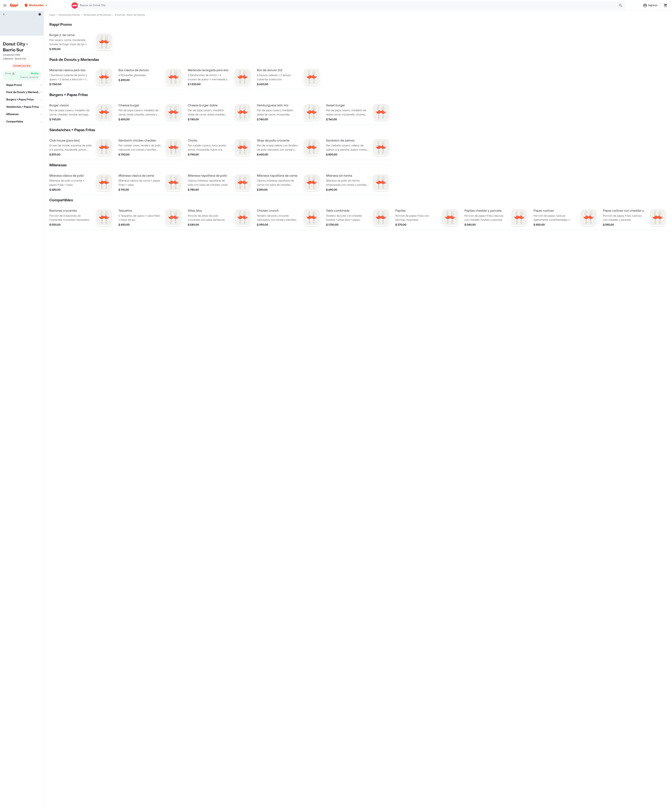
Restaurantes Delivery (69, 14)
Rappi (52, 14)
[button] (36, 5)
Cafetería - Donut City (14, 58)
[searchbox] (347, 5)
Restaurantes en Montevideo (97, 14)
